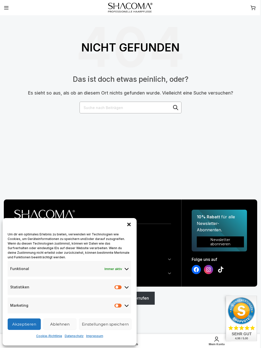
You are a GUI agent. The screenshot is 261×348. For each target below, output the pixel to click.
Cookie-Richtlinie (49, 336)
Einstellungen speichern (105, 324)
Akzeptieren (24, 324)
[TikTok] (220, 269)
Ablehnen (60, 324)
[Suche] (175, 107)
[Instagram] (208, 269)
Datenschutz (74, 336)
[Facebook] (196, 269)
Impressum (94, 336)
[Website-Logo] (130, 7)
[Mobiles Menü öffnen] (6, 8)
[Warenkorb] (254, 8)
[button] (129, 224)
